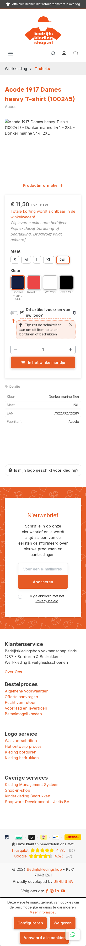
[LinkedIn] (57, 891)
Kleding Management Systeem (32, 784)
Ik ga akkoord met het (47, 598)
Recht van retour (20, 702)
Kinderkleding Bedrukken (27, 796)
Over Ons (13, 671)
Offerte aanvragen (21, 696)
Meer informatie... (43, 912)
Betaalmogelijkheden (23, 713)
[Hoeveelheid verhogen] (71, 349)
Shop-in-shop (17, 790)
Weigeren (63, 923)
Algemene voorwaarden (26, 691)
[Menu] (10, 53)
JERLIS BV (64, 881)
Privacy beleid (47, 601)
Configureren (30, 923)
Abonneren (43, 581)
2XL (62, 260)
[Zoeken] (52, 53)
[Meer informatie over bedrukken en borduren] (74, 313)
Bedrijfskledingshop (44, 869)
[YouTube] (63, 891)
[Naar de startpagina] (43, 30)
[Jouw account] (64, 53)
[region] (43, 145)
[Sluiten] (70, 324)
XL (48, 259)
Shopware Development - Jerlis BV (37, 801)
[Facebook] (47, 891)
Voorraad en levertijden (26, 708)
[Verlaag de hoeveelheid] (16, 349)
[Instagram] (52, 891)
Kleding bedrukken (22, 757)
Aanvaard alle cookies (44, 937)
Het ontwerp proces (23, 746)
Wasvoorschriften (21, 740)
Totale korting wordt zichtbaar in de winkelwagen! (43, 214)
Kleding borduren (20, 752)
